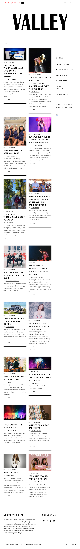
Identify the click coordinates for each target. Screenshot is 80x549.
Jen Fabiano (10, 475)
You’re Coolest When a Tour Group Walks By (14, 217)
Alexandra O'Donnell (38, 484)
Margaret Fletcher (12, 281)
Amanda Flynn (10, 382)
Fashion (32, 263)
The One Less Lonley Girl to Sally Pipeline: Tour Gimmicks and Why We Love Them (40, 83)
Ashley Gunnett (11, 156)
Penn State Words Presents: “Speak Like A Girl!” (39, 479)
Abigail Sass (35, 92)
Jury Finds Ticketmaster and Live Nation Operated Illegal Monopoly (14, 71)
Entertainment (35, 75)
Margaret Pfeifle (37, 277)
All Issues (62, 75)
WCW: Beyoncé (11, 473)
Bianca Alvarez (36, 329)
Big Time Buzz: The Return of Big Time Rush (14, 275)
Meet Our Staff (64, 70)
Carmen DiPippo (36, 431)
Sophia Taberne (11, 79)
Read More (8, 99)
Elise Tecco (35, 208)
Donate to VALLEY (61, 87)
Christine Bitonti (37, 145)
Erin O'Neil (9, 223)
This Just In (9, 62)
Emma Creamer (11, 430)
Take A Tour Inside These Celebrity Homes (14, 321)
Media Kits (62, 81)
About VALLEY (63, 64)
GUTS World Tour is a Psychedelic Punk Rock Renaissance (39, 140)
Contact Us (62, 94)
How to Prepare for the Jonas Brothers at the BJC (40, 377)
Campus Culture (11, 211)
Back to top (70, 544)
